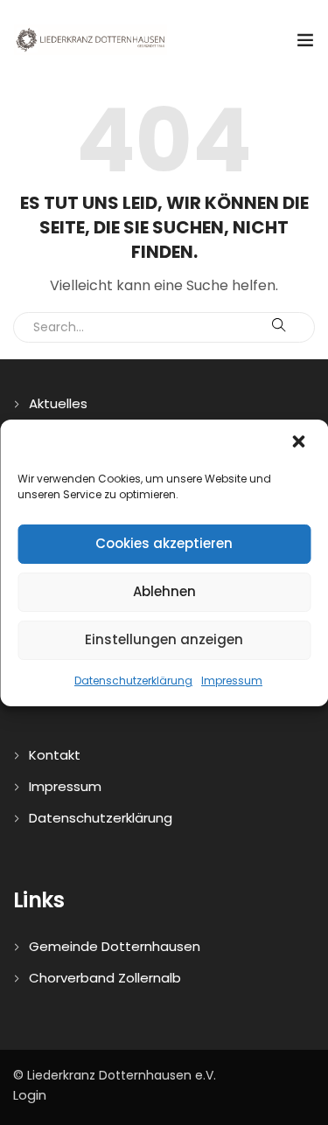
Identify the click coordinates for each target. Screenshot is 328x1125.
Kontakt (54, 755)
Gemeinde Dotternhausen (114, 946)
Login (29, 1095)
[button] (300, 443)
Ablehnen (164, 591)
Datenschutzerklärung (133, 680)
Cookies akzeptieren (164, 543)
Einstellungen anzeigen (164, 639)
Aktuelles (58, 403)
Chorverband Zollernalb (105, 978)
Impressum (231, 680)
